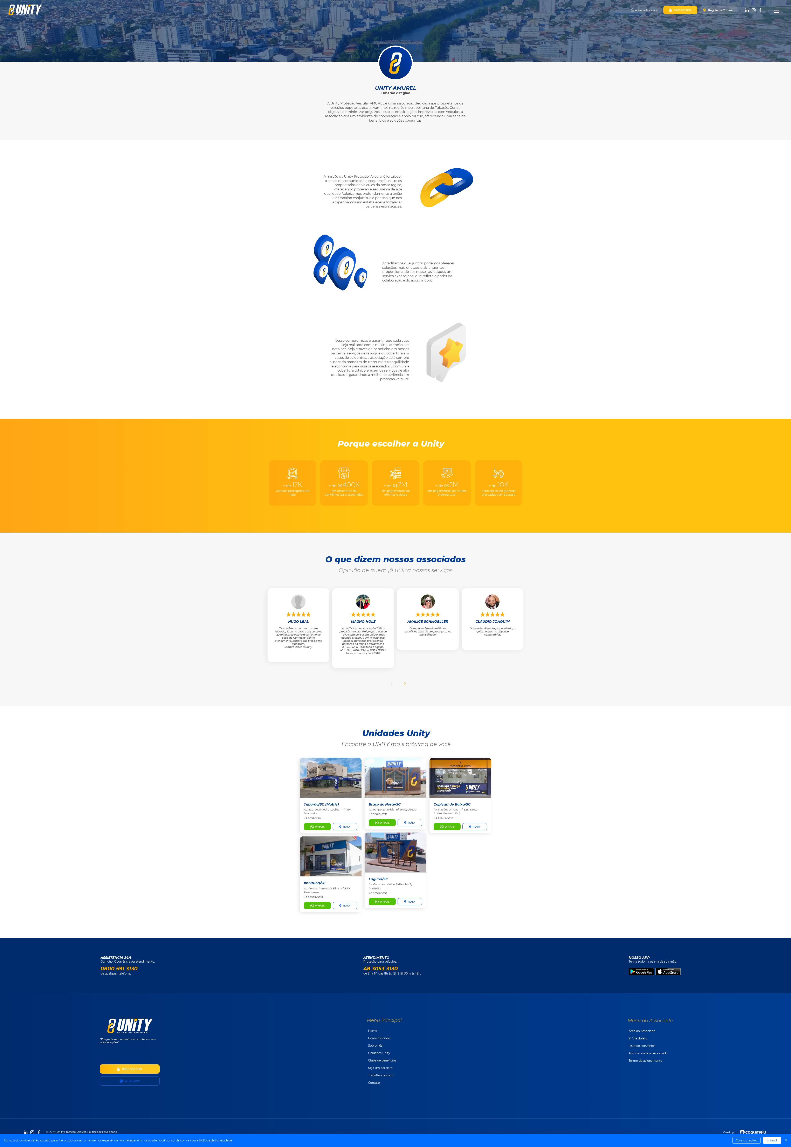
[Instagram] (753, 10)
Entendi (772, 1140)
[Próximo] (404, 683)
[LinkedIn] (747, 10)
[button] (776, 10)
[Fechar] (786, 1140)
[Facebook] (760, 10)
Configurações (746, 1140)
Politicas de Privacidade (102, 1131)
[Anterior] (391, 683)
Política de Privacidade (215, 1140)
